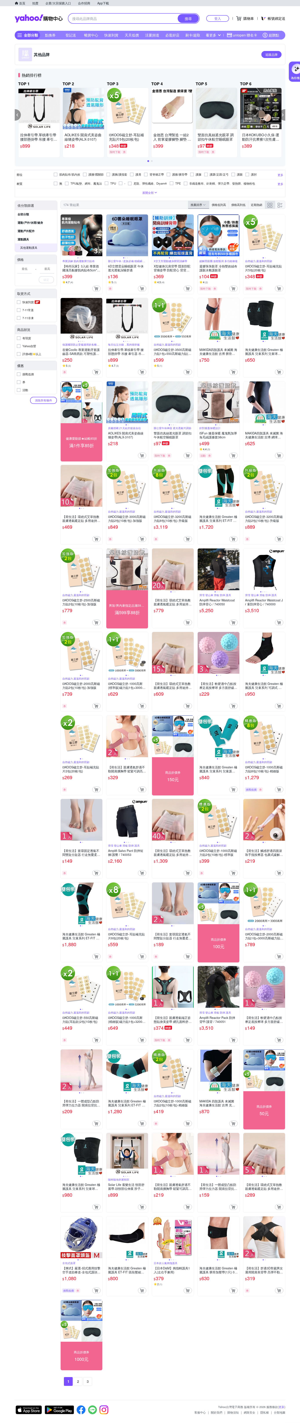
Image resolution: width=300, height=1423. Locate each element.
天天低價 (132, 35)
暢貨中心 (91, 35)
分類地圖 (279, 1412)
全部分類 (23, 214)
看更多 (211, 35)
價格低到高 (219, 205)
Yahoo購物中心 (39, 18)
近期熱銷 (256, 205)
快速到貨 (111, 35)
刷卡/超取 (192, 35)
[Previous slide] (63, 235)
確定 (46, 280)
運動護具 (23, 239)
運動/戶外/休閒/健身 (30, 222)
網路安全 (249, 1412)
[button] (18, 115)
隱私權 (264, 1412)
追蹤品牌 (271, 54)
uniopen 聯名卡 (245, 35)
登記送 (70, 35)
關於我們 (216, 1412)
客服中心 (200, 1412)
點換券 (50, 35)
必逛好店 (172, 35)
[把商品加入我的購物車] (96, 288)
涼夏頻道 (152, 35)
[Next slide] (99, 235)
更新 (281, 1407)
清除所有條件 (43, 400)
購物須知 (233, 1412)
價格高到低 (238, 205)
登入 (217, 18)
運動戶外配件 (26, 231)
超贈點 (274, 35)
